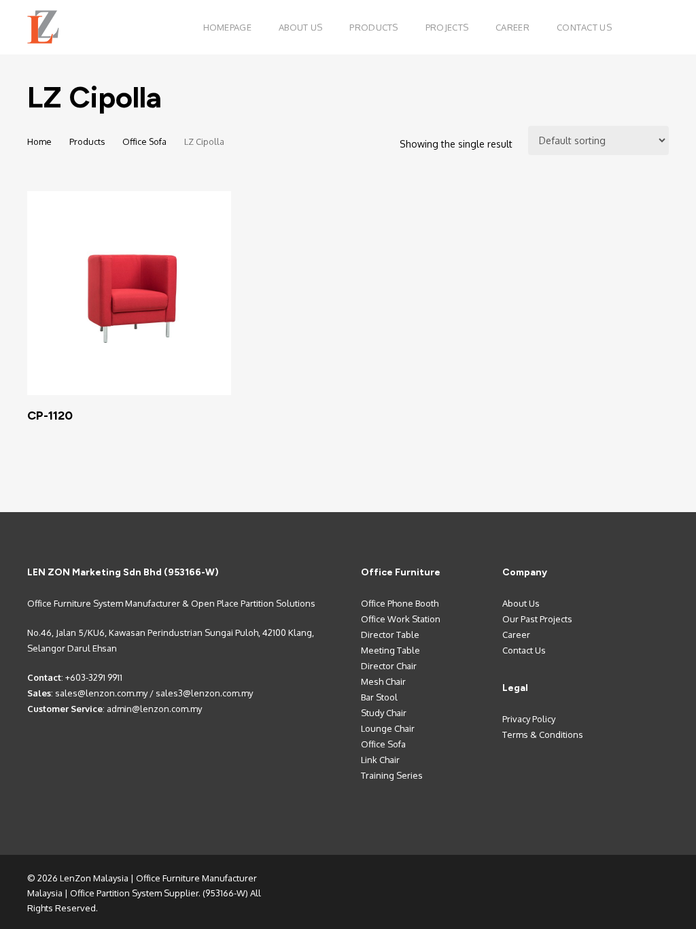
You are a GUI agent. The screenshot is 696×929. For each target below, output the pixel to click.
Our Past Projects (537, 618)
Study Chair (383, 712)
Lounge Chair (388, 728)
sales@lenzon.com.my (101, 693)
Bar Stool (379, 697)
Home (39, 141)
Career (516, 634)
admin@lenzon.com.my (154, 708)
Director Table (390, 634)
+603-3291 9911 (93, 677)
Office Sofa (144, 141)
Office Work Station (400, 618)
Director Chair (389, 665)
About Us (521, 603)
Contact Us (524, 650)
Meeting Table (390, 650)
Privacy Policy (528, 718)
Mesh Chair (383, 681)
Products (87, 141)
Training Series (392, 775)
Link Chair (380, 759)
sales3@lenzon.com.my (204, 693)
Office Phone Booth (399, 603)
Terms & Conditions (542, 734)
